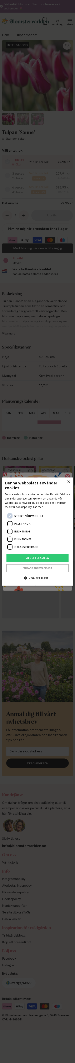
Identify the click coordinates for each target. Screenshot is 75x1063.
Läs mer (38, 507)
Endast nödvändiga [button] (37, 568)
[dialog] (37, 531)
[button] (37, 577)
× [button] (68, 481)
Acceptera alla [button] (37, 558)
